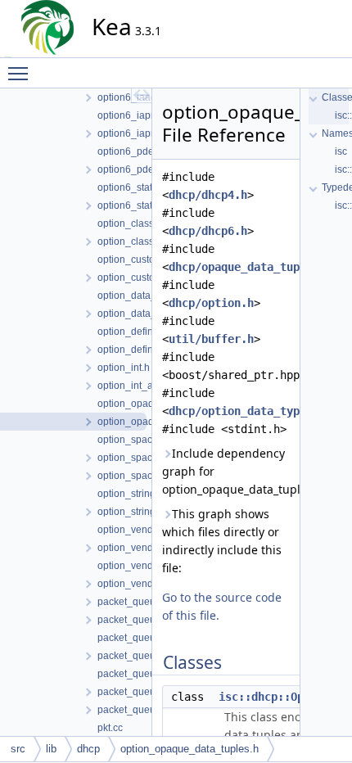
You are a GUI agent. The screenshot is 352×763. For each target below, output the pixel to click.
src (18, 749)
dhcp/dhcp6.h (208, 230)
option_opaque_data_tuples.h (189, 749)
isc (341, 151)
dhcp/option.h (211, 302)
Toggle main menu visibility (21, 73)
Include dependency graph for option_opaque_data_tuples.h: (226, 471)
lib (51, 749)
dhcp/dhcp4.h (208, 194)
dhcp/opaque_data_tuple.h (247, 266)
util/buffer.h (211, 338)
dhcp (88, 749)
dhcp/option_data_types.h (247, 411)
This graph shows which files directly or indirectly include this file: (222, 541)
